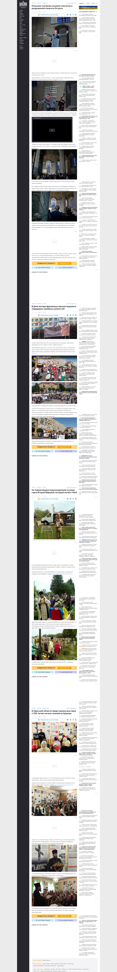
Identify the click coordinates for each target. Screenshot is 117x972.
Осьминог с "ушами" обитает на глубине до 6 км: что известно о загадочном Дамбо (88, 221)
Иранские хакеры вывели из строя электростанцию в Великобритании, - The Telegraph (88, 314)
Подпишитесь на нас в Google (49, 14)
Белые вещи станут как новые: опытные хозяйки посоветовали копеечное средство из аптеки (88, 949)
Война (21, 11)
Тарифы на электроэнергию (46, 971)
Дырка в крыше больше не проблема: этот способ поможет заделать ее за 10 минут (88, 869)
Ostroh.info (60, 79)
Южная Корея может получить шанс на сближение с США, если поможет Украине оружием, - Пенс (88, 117)
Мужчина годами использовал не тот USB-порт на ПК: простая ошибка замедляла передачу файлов (88, 712)
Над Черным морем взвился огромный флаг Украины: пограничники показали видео (87, 524)
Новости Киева (70, 963)
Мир (20, 17)
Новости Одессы (60, 965)
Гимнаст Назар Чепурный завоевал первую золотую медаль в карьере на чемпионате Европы (88, 775)
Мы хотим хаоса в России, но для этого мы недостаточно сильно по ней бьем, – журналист (88, 881)
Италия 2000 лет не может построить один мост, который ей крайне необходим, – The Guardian (87, 889)
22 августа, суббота (85, 766)
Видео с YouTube (23, 37)
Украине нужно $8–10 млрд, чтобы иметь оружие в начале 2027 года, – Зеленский (88, 156)
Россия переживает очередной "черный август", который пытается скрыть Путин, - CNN (88, 239)
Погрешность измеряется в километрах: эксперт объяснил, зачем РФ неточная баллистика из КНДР (88, 857)
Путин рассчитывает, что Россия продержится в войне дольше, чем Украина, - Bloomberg (87, 388)
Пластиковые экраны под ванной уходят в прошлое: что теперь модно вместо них (87, 667)
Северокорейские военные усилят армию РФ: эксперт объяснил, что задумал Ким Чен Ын (88, 366)
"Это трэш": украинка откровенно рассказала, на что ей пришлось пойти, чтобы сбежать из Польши (87, 356)
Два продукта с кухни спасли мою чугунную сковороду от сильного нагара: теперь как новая (87, 190)
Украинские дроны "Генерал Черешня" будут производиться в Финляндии (86, 147)
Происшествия (23, 29)
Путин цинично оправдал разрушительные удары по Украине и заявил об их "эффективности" (87, 894)
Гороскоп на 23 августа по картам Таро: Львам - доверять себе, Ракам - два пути (88, 654)
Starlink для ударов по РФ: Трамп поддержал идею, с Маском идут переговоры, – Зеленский (88, 541)
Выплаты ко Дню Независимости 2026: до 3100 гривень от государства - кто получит (88, 213)
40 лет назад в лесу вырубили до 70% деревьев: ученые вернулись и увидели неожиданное (87, 347)
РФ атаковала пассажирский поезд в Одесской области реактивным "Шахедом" (88, 457)
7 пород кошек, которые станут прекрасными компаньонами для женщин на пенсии (88, 779)
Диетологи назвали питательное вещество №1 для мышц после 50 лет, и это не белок (88, 533)
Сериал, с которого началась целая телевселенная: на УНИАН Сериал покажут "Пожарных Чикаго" (88, 352)
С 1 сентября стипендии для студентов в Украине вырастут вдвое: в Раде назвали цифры (87, 954)
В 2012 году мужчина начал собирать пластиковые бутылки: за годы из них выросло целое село (88, 109)
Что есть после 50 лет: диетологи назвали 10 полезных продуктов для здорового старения (87, 82)
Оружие (21, 27)
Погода (21, 35)
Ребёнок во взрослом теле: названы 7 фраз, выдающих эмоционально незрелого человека (88, 734)
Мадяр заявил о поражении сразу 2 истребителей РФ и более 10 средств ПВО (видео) (88, 392)
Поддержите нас (88, 7)
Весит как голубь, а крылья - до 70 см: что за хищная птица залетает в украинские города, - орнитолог (88, 649)
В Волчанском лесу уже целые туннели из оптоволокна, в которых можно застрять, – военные (88, 90)
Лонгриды (22, 43)
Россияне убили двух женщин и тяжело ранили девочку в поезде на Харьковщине (87, 134)
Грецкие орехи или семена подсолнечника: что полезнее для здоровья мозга (88, 834)
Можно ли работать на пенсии (75, 969)
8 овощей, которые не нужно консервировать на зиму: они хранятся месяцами (87, 204)
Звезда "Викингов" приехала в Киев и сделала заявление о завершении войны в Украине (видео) (87, 343)
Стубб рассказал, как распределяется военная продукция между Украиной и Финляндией (86, 152)
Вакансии (21, 47)
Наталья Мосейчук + (46, 960)
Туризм (21, 32)
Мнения (21, 41)
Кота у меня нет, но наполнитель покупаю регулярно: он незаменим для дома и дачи (87, 599)
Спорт (21, 21)
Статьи (21, 39)
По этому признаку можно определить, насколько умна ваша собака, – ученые (88, 603)
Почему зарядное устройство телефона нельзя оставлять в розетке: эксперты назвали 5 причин (87, 104)
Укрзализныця (85, 969)
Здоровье (22, 30)
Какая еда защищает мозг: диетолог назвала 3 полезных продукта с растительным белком (88, 720)
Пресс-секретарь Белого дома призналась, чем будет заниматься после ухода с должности (87, 829)
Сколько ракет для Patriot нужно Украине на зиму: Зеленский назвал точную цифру (88, 550)
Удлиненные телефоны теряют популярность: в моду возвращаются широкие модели (87, 374)
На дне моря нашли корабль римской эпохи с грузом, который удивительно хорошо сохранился (86, 729)
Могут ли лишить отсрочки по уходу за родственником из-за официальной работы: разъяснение (88, 248)
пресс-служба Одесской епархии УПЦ (64, 784)
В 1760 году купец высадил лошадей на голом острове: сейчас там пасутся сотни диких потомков (88, 383)
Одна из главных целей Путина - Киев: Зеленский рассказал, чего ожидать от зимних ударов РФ (88, 528)
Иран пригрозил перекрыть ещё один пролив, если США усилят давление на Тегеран (88, 438)
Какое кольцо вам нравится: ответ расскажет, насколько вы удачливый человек (87, 235)
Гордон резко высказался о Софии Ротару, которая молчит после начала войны (87, 545)
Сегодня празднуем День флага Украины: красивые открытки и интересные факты (88, 676)
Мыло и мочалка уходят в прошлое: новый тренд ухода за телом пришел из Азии (88, 126)
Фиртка (34, 353)
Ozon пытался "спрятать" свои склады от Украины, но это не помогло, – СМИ (87, 31)
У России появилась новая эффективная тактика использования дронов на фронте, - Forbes (87, 671)
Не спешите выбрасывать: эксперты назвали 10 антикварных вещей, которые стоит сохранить (88, 703)
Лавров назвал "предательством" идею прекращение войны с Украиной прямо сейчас (87, 843)
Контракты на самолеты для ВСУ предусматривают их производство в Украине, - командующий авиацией (87, 848)
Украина (21, 13)
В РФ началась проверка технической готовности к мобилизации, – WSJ (88, 252)
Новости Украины (37, 963)
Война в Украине (37, 960)
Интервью (22, 40)
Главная (21, 10)
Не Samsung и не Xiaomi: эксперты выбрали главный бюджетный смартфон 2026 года (87, 933)
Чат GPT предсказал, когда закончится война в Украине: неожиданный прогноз (88, 865)
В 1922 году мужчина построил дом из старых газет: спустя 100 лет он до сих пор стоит (88, 226)
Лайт (21, 26)
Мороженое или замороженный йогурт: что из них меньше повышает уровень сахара (87, 95)
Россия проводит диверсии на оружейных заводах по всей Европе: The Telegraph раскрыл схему (87, 419)
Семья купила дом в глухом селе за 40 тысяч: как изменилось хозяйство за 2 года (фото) (88, 617)
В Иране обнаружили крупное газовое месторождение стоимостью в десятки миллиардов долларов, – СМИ (87, 19)
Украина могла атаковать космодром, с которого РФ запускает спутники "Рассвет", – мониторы (87, 199)
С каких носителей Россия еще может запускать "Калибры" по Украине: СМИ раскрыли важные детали (87, 753)
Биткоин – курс (36, 971)
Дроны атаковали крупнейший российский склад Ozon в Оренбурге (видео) (87, 638)
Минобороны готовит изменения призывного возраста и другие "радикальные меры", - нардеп (87, 784)
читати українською (71, 3)
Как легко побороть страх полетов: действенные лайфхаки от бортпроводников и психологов (88, 917)
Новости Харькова (54, 963)
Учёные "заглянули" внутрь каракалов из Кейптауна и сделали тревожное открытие (86, 724)
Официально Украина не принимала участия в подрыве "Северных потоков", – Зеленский (88, 208)
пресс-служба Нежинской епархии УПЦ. (62, 573)
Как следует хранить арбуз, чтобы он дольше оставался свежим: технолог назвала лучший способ (87, 378)
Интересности (22, 33)
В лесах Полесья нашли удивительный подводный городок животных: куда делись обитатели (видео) (88, 434)
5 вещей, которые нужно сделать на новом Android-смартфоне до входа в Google (88, 816)
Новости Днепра (46, 963)
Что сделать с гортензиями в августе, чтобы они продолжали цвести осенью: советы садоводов (87, 122)
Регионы (21, 20)
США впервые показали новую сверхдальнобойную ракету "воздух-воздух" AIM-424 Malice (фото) (87, 451)
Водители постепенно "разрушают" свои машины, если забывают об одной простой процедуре (88, 309)
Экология (21, 19)
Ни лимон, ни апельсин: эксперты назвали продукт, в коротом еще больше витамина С (87, 139)
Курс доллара (47, 969)
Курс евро (53, 969)
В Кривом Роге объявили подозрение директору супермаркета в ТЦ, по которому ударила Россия (87, 812)
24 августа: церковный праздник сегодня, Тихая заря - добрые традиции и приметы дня (88, 265)
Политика (21, 14)
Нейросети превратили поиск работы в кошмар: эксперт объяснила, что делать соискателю (88, 821)
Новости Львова (62, 963)
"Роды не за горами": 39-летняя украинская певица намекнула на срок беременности (87, 469)
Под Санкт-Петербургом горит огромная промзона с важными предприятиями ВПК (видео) (87, 659)
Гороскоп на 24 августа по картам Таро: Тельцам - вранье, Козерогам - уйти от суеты (88, 230)
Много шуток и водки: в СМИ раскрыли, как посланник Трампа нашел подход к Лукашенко (87, 564)
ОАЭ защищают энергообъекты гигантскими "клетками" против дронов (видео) (87, 633)
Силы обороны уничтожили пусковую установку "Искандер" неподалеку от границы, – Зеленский (86, 555)
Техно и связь (22, 24)
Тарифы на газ (65, 969)
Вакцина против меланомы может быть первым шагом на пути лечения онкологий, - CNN (87, 763)
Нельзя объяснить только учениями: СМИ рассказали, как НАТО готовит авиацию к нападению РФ (88, 738)
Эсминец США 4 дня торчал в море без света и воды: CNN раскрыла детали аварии (88, 326)
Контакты (22, 48)
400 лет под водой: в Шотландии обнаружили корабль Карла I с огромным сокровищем (88, 941)
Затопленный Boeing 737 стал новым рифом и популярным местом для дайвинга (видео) (88, 322)
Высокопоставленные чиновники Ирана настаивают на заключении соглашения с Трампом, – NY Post (87, 100)
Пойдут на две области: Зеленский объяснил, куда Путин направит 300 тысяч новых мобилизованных (88, 559)
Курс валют (58, 969)
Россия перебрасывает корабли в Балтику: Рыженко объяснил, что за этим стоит (87, 622)
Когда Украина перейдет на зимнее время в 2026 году (44, 965)
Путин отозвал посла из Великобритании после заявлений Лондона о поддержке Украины (88, 608)
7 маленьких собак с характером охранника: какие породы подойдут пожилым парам (87, 576)
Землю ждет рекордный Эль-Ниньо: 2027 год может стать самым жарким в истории (88, 461)
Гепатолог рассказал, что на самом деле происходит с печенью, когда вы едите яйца (88, 492)
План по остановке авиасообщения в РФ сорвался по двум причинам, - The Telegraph (88, 921)
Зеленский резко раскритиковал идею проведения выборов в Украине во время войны (87, 481)
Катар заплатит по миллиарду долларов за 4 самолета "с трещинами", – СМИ (88, 27)
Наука (21, 23)
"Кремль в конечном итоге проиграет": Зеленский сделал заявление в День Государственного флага (88, 443)
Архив (21, 45)
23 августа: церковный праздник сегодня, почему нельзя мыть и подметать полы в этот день (88, 707)
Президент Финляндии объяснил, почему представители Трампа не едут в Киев (87, 194)
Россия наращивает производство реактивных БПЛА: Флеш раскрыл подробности (87, 838)
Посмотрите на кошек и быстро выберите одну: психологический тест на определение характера (87, 789)
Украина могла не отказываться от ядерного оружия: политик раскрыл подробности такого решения (87, 338)
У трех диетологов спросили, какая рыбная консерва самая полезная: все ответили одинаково (88, 257)
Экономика (22, 16)
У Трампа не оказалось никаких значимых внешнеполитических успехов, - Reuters (88, 770)
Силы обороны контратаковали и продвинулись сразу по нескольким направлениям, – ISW (87, 612)
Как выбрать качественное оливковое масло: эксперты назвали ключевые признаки (86, 758)
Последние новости (87, 11)
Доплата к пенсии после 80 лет (59, 971)
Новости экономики (38, 969)
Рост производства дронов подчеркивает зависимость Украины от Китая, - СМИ (87, 361)
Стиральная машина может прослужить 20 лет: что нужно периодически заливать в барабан (86, 515)
